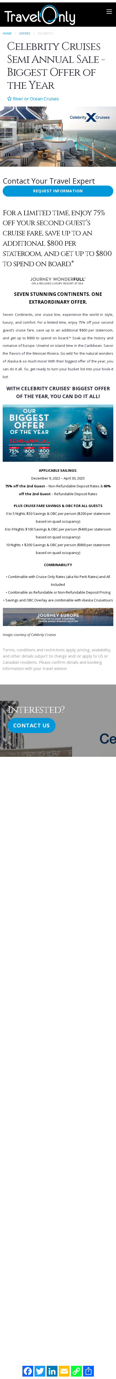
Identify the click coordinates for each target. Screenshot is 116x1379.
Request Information (58, 190)
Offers (24, 33)
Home (7, 33)
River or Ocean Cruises (35, 99)
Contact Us (31, 725)
